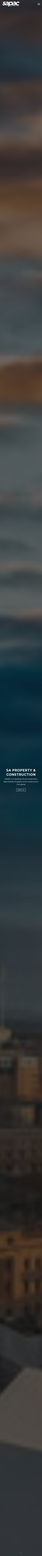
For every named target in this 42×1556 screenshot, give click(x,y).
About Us (21, 789)
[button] (39, 4)
